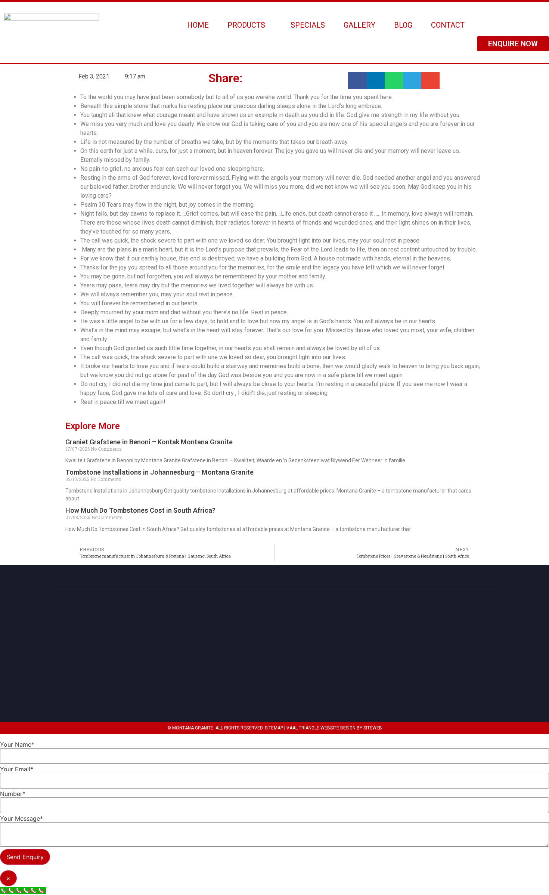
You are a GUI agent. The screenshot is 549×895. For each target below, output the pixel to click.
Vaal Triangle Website (312, 728)
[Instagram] (472, 669)
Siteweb (372, 728)
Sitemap (274, 728)
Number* (12, 794)
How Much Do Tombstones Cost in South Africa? (140, 510)
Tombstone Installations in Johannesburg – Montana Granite (159, 472)
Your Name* (17, 744)
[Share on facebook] (357, 80)
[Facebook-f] (490, 669)
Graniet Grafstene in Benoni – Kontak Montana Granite (149, 442)
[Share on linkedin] (375, 80)
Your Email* (16, 769)
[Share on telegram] (412, 80)
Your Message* (21, 818)
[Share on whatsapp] (394, 80)
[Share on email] (430, 80)
